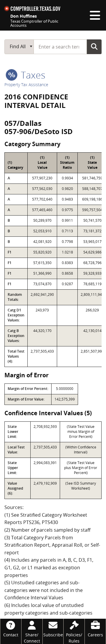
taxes (32, 75)
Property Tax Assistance (26, 84)
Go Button (94, 46)
